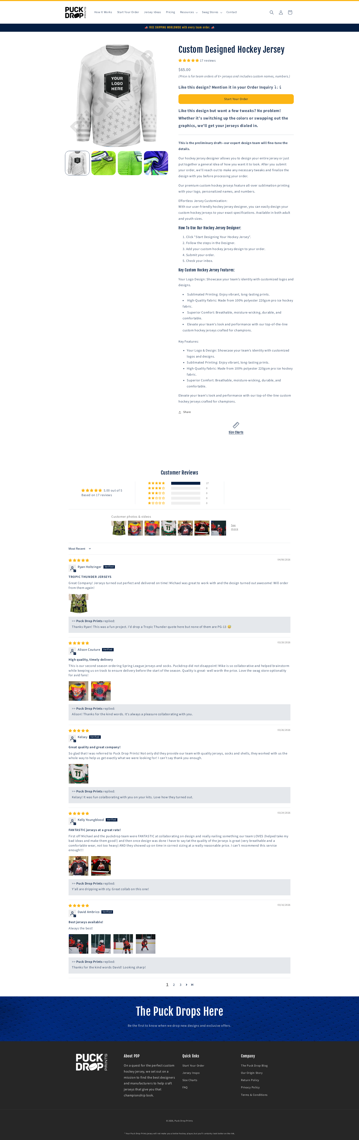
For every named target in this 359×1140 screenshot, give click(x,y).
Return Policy (250, 1080)
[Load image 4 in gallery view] (156, 163)
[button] (188, 12)
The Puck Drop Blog (254, 1066)
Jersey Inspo (191, 1073)
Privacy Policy (250, 1088)
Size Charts (236, 432)
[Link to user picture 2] (101, 691)
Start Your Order (236, 99)
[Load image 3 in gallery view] (130, 163)
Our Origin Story (252, 1073)
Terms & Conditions (254, 1095)
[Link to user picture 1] (79, 603)
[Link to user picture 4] (146, 944)
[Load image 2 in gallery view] (103, 163)
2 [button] (174, 985)
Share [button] (187, 412)
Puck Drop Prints (184, 1120)
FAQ (185, 1088)
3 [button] (181, 985)
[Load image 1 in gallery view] (77, 163)
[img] (79, 560)
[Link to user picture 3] (123, 944)
